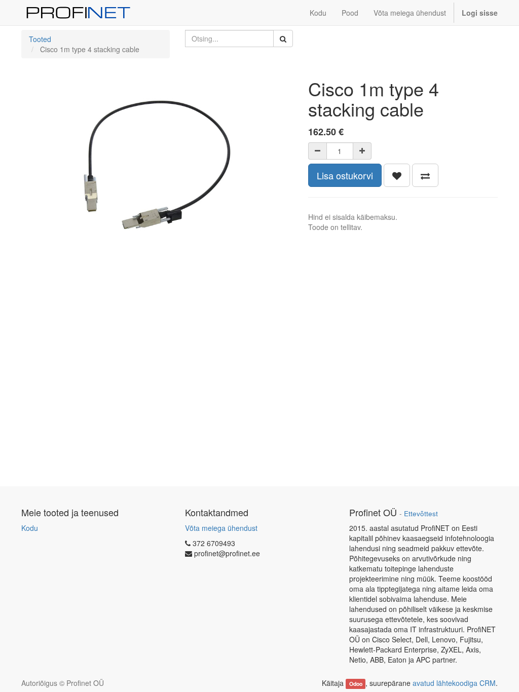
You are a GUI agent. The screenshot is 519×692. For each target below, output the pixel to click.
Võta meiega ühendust (221, 528)
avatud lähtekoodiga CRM (454, 683)
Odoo (355, 683)
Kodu (29, 528)
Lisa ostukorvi (345, 175)
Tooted (40, 39)
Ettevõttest (421, 513)
